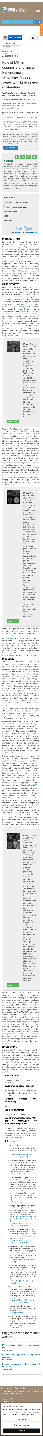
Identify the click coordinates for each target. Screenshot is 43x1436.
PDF (35, 38)
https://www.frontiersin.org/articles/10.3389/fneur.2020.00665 (22, 1217)
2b (6, 456)
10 (8, 1043)
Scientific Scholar (16, 1391)
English (7, 46)
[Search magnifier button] (39, 22)
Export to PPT (13, 421)
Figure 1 (28, 309)
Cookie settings (21, 1419)
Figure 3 (35, 793)
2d (23, 638)
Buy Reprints (16, 38)
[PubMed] (22, 1155)
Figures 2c (14, 638)
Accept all (21, 1431)
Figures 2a (35, 453)
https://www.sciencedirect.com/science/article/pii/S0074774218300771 (22, 1195)
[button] (38, 11)
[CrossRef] (15, 1155)
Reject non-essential (21, 1425)
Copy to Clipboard (11, 148)
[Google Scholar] (22, 1157)
